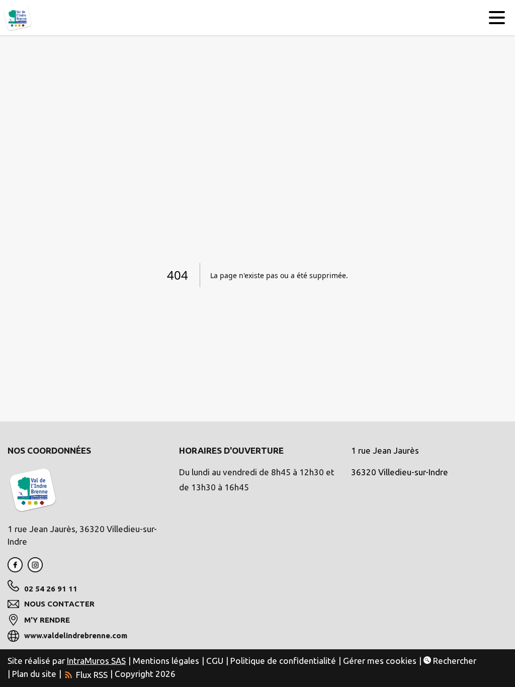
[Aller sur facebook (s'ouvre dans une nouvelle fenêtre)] (15, 569)
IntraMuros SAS (96, 660)
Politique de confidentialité (283, 660)
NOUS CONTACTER (59, 603)
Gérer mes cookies (379, 660)
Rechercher (453, 660)
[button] (496, 19)
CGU (214, 660)
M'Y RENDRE (47, 620)
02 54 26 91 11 (50, 588)
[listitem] (85, 673)
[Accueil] (18, 18)
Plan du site (34, 673)
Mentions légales (166, 660)
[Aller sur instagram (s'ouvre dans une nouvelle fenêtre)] (35, 569)
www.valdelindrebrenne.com (75, 635)
